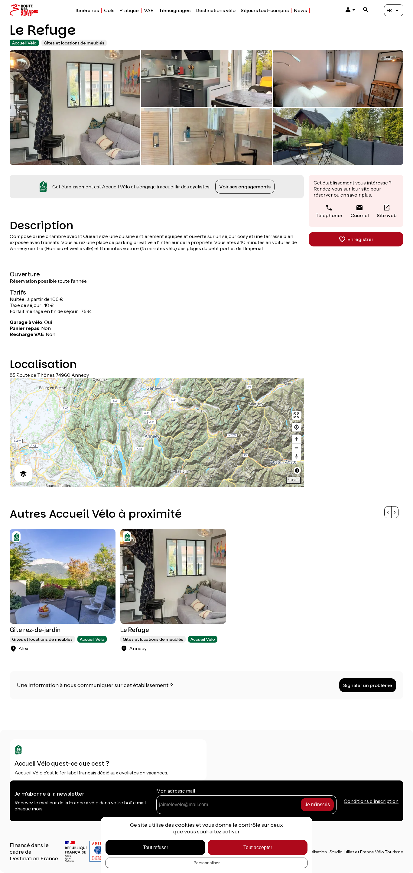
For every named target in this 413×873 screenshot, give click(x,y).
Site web (387, 215)
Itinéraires (87, 10)
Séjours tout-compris (265, 10)
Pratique (129, 10)
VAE (149, 10)
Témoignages (174, 10)
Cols (109, 10)
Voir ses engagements (245, 187)
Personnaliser (206, 862)
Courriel (359, 215)
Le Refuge (134, 630)
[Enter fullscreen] (296, 415)
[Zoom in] (296, 439)
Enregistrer (360, 239)
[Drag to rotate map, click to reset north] (296, 456)
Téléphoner (329, 215)
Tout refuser (155, 847)
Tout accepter (257, 847)
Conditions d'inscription (371, 801)
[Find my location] (296, 427)
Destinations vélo (216, 10)
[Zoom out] (296, 447)
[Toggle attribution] (297, 470)
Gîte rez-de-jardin (35, 630)
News (300, 10)
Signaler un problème (367, 685)
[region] (157, 432)
